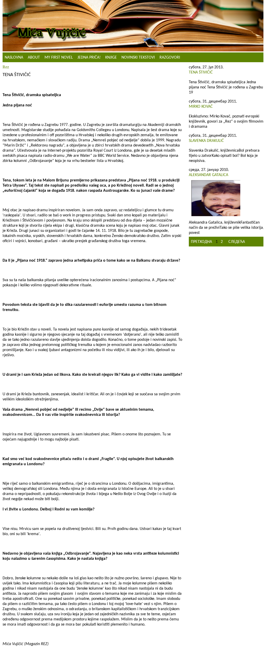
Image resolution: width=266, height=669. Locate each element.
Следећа (236, 242)
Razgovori (169, 58)
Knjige (111, 58)
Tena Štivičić (201, 72)
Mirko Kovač (201, 107)
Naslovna (14, 58)
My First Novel (59, 58)
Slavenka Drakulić (206, 141)
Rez (6, 67)
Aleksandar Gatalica (208, 175)
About (34, 58)
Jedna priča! (89, 58)
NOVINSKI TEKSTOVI (138, 58)
